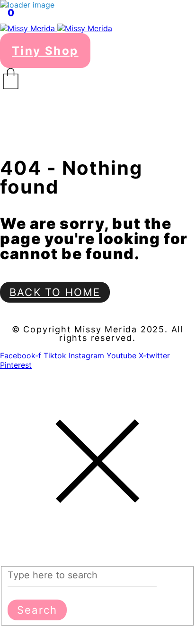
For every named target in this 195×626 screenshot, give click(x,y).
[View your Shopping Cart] (97, 78)
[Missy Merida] (56, 28)
